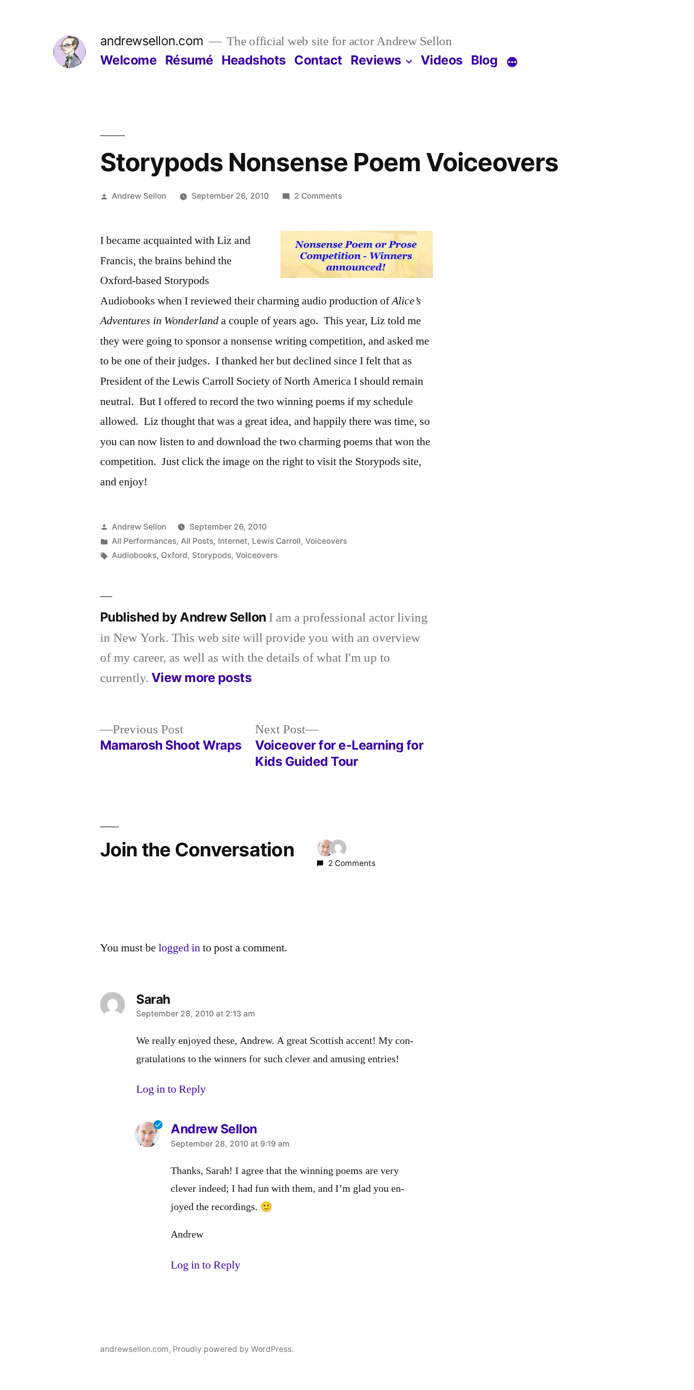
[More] (512, 62)
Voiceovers (326, 541)
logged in (179, 948)
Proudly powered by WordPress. (233, 1349)
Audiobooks (134, 555)
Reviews (376, 60)
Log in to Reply (171, 1089)
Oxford (174, 555)
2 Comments (318, 196)
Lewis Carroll (276, 541)
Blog (484, 60)
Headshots (254, 60)
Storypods (211, 555)
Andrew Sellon (139, 196)
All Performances (144, 541)
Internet (232, 541)
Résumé (189, 60)
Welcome (128, 60)
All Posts (197, 541)
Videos (442, 60)
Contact (318, 60)
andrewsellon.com (152, 40)
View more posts (201, 677)
